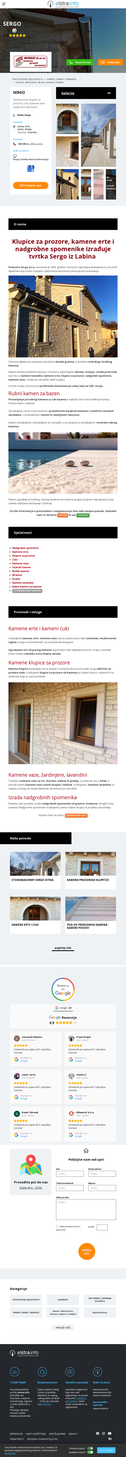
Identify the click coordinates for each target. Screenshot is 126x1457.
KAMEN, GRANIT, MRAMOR (61, 79)
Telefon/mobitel (64, 1183)
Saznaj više (10, 1453)
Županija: (27, 129)
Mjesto (92, 1183)
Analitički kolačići (77, 1452)
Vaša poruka (62, 1197)
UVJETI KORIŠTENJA (36, 1433)
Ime (58, 1169)
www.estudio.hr (100, 1408)
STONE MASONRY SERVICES (27, 590)
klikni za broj (30, 143)
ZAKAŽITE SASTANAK (76, 1400)
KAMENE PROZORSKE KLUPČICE (88, 880)
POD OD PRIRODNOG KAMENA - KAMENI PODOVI (88, 926)
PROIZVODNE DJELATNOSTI (27, 79)
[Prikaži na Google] (17, 1038)
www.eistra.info (100, 1389)
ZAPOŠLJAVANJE (57, 1433)
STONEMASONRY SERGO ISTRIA (33, 880)
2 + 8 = (91, 1226)
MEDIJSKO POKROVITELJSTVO (42, 1439)
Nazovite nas (83, 62)
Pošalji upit (113, 62)
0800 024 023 (44, 1404)
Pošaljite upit (32, 185)
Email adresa (94, 1169)
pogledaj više (63, 948)
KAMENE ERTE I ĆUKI (25, 924)
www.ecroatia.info (102, 1395)
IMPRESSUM (16, 1433)
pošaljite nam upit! (76, 815)
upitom (63, 515)
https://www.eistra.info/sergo (31, 159)
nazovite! (83, 515)
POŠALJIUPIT (86, 1252)
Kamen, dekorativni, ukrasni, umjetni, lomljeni (39, 82)
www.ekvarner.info (102, 1392)
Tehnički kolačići (77, 1448)
